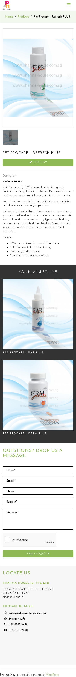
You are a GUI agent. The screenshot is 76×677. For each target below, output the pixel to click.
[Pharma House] (7, 5)
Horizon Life (17, 619)
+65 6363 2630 (18, 630)
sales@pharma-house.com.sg (27, 613)
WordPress (52, 674)
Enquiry (40, 162)
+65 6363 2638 (18, 624)
